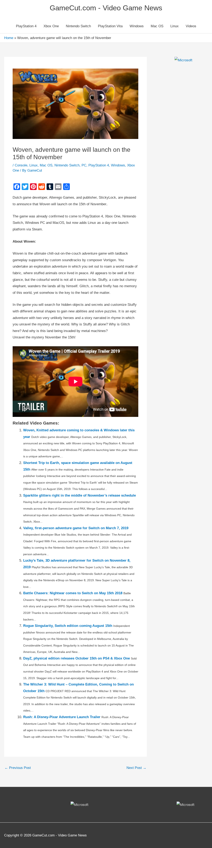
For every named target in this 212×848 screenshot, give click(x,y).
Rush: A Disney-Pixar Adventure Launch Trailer (61, 717)
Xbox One (51, 26)
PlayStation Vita (110, 26)
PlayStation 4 (26, 26)
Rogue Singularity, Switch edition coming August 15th (67, 626)
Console (21, 165)
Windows (137, 26)
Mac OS (157, 26)
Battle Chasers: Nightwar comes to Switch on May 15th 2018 (72, 593)
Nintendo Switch (78, 26)
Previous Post (18, 768)
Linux (174, 26)
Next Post (136, 768)
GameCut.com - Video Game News (106, 8)
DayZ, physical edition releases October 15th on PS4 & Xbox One (76, 658)
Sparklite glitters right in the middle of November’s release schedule (79, 495)
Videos (191, 26)
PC (84, 165)
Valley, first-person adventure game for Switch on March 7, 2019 (75, 528)
